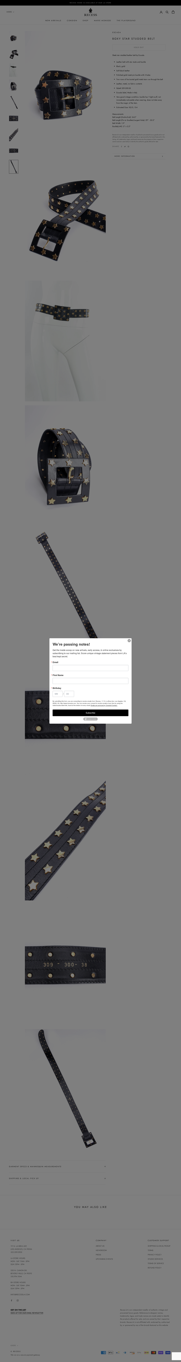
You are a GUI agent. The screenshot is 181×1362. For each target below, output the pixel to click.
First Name (58, 675)
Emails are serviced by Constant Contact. (104, 705)
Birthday (57, 688)
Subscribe (90, 712)
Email (55, 662)
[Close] (129, 640)
